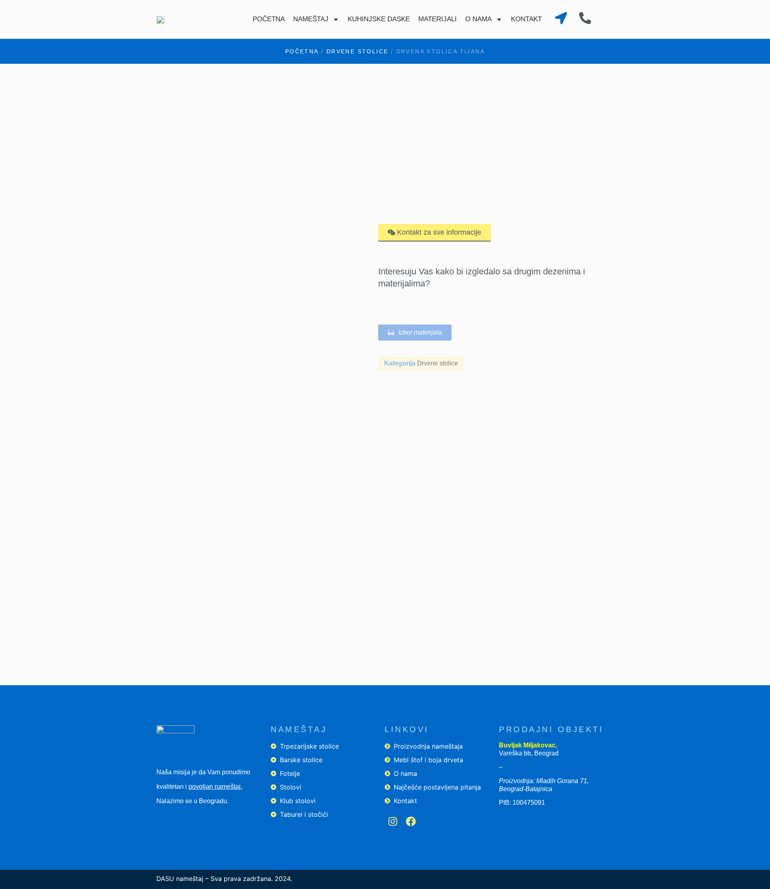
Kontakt (526, 19)
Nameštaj (310, 19)
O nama (478, 19)
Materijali (437, 19)
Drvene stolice (357, 51)
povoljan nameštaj (214, 786)
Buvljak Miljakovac (527, 745)
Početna (269, 19)
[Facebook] (411, 822)
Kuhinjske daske (379, 19)
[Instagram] (393, 822)
